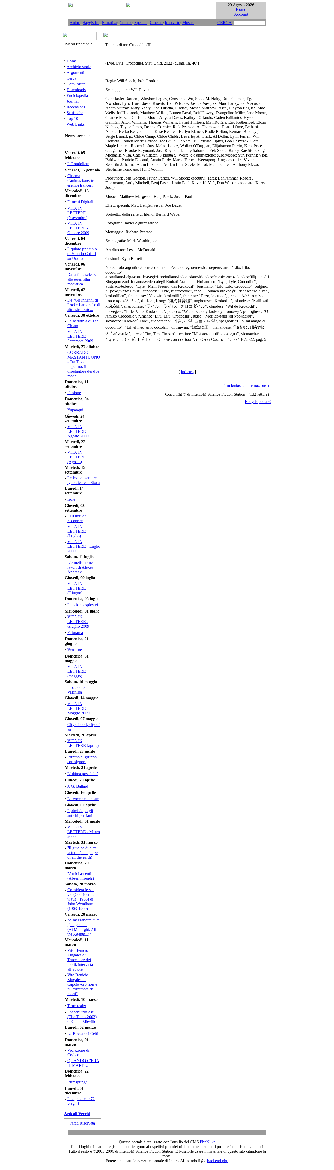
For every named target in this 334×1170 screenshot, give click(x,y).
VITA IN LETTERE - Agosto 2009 (78, 431)
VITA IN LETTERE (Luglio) (76, 531)
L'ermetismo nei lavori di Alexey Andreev (80, 567)
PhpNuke (208, 1142)
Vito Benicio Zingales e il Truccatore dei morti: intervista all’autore (80, 959)
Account (241, 14)
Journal (73, 101)
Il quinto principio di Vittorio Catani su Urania (82, 254)
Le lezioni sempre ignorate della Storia (83, 480)
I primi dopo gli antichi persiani (80, 813)
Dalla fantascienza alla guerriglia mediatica (82, 279)
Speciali (140, 22)
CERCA (224, 22)
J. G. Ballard (77, 786)
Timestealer (76, 1006)
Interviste (172, 22)
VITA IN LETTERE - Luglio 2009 (83, 546)
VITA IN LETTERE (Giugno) (76, 588)
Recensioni (76, 107)
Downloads (76, 90)
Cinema (156, 22)
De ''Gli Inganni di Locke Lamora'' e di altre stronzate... (83, 305)
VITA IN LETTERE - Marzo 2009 (83, 832)
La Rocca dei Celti (82, 1033)
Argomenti (75, 72)
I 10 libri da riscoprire (76, 518)
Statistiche (75, 113)
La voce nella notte (83, 799)
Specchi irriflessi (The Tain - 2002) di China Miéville (82, 1017)
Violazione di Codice (78, 1052)
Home (241, 9)
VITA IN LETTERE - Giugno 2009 (78, 622)
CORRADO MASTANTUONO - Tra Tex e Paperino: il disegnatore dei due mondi (83, 364)
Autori (75, 22)
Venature (74, 650)
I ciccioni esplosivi (82, 605)
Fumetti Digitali (80, 202)
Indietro (187, 372)
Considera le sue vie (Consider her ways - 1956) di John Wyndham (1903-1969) (81, 899)
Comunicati (76, 84)
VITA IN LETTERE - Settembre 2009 (80, 336)
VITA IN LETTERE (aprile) (83, 743)
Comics (126, 22)
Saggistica (91, 22)
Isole (71, 499)
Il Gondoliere (78, 164)
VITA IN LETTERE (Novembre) (77, 213)
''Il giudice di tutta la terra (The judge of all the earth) (82, 853)
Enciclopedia (77, 95)
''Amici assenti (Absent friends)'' (81, 875)
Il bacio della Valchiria (77, 689)
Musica (188, 22)
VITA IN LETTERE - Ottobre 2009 (78, 228)
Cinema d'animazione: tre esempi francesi (81, 180)
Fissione (74, 392)
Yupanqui (75, 410)
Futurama (75, 632)
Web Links (76, 124)
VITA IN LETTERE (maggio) (76, 671)
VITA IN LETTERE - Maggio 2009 (78, 708)
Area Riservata (82, 1123)
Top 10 (72, 118)
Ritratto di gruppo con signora (82, 759)
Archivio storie (79, 67)
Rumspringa (77, 1082)
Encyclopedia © (258, 401)
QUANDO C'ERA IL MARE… (83, 1063)
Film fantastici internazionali (245, 385)
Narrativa (109, 22)
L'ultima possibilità (82, 773)
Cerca (71, 78)
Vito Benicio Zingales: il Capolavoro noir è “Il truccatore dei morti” (82, 984)
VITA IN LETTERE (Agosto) (76, 457)
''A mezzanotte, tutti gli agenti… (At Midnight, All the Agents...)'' (83, 927)
